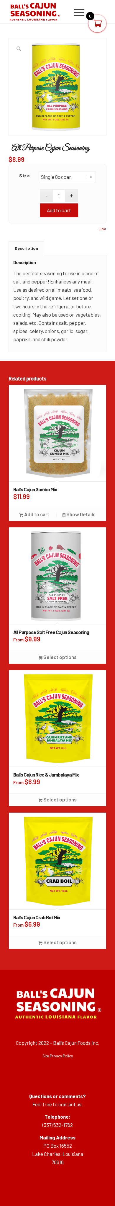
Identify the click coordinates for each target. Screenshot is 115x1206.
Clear (102, 228)
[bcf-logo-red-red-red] (48, 11)
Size (24, 175)
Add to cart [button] (36, 514)
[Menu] (76, 11)
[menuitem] (76, 11)
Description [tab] (26, 248)
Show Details (80, 514)
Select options (59, 657)
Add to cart (59, 210)
